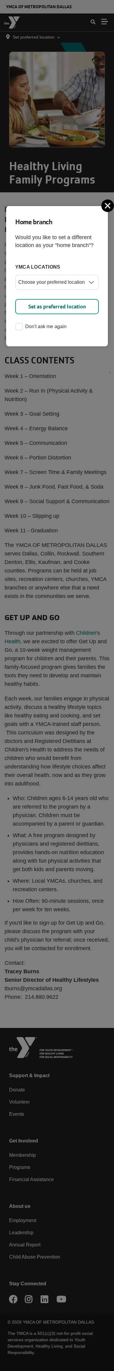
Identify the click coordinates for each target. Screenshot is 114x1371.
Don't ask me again (46, 326)
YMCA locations (37, 267)
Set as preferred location (57, 306)
